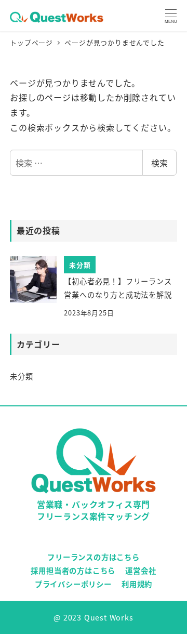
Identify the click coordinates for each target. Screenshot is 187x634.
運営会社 (140, 570)
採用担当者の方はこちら (73, 570)
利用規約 (137, 583)
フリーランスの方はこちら (93, 556)
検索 (159, 162)
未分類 (21, 376)
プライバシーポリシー (73, 583)
